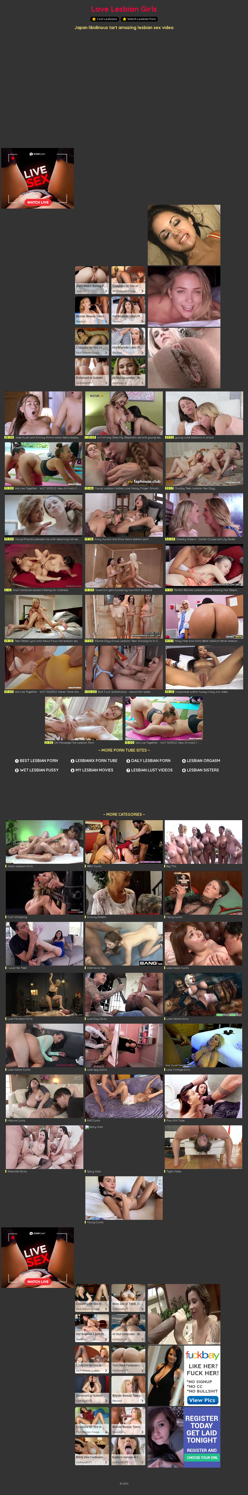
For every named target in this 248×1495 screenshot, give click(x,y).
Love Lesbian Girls (124, 9)
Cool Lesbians (107, 19)
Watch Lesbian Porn (141, 19)
